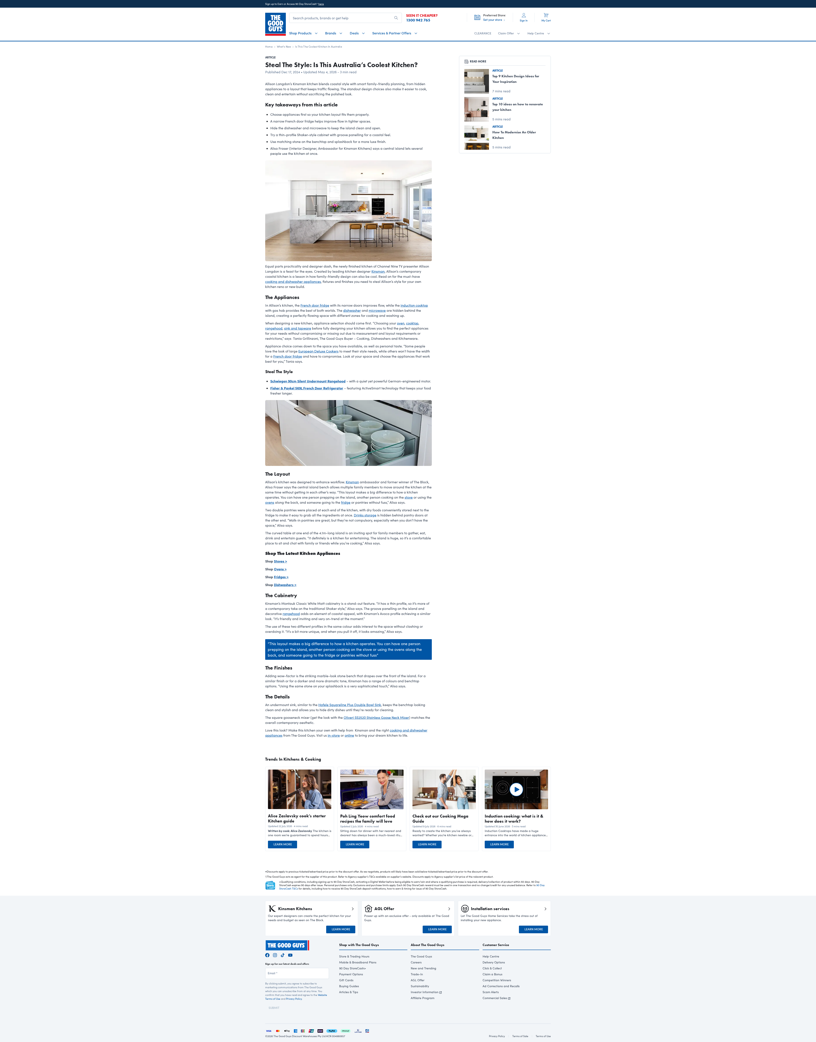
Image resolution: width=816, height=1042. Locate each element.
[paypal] (331, 1030)
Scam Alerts (491, 992)
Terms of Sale (520, 1036)
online (349, 735)
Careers (416, 962)
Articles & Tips (348, 992)
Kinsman (378, 271)
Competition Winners (497, 980)
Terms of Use (543, 1036)
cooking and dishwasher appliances (293, 281)
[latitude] (358, 1030)
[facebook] (267, 954)
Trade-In (417, 974)
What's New (284, 46)
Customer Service (496, 945)
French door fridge (314, 305)
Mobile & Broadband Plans (357, 962)
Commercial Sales (495, 998)
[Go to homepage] (275, 24)
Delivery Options (494, 962)
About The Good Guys (427, 945)
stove (409, 497)
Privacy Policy (294, 998)
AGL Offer (417, 980)
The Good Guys (421, 956)
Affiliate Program (422, 998)
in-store (334, 735)
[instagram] (275, 954)
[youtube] (290, 954)
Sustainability (420, 986)
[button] (299, 833)
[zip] (320, 1030)
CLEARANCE (482, 33)
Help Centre (491, 956)
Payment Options (351, 974)
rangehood (273, 328)
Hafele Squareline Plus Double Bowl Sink (349, 704)
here (321, 4)
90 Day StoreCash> (352, 968)
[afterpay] (345, 1030)
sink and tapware (297, 328)
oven (400, 323)
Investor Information (424, 992)
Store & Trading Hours (354, 956)
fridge (345, 502)
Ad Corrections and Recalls (501, 986)
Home (269, 46)
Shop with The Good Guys (359, 945)
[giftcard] (367, 1030)
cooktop (412, 323)
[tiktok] (282, 954)
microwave (377, 310)
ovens (269, 502)
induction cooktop (414, 305)
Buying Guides (349, 986)
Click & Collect (492, 968)
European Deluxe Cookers (318, 351)
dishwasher (352, 310)
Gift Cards (346, 980)
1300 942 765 (418, 20)
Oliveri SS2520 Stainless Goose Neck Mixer (376, 717)
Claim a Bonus (492, 974)
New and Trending (423, 968)
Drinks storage (365, 515)
